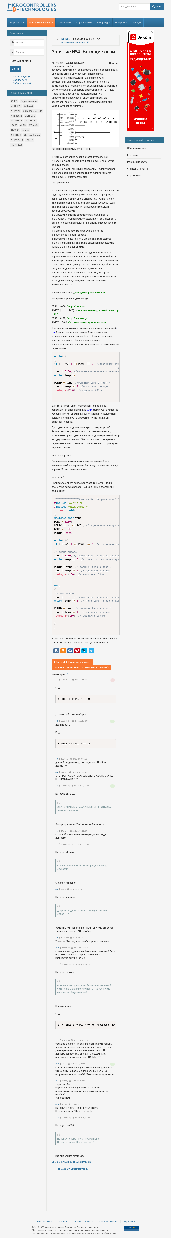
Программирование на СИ (74, 42)
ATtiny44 (33, 125)
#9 (56, 938)
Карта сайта (134, 175)
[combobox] (134, 6)
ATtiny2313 (17, 140)
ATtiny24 (15, 111)
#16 (57, 1118)
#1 (56, 680)
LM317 (29, 140)
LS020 (14, 125)
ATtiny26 (29, 106)
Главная (64, 38)
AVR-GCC (30, 115)
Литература (103, 22)
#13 (57, 1064)
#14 (57, 1081)
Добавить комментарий (74, 1169)
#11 (57, 964)
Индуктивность (29, 101)
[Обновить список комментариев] (67, 674)
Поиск (158, 6)
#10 (57, 948)
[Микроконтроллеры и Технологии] (31, 7)
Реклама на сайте (137, 162)
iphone (25, 130)
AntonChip (57, 62)
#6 (56, 831)
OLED (23, 125)
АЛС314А (16, 135)
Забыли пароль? (22, 83)
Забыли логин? (21, 80)
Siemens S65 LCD (32, 111)
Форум (137, 22)
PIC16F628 (16, 144)
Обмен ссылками (136, 148)
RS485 (14, 101)
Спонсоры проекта (137, 168)
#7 (56, 844)
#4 (56, 772)
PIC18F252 (30, 120)
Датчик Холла (32, 135)
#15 (57, 1104)
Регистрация (20, 76)
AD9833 (15, 130)
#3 (56, 759)
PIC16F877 (16, 120)
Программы (121, 22)
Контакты (132, 155)
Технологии (64, 22)
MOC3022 (16, 106)
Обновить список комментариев (72, 1162)
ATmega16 (16, 115)
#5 (56, 786)
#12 (57, 1040)
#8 (56, 889)
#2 (56, 721)
